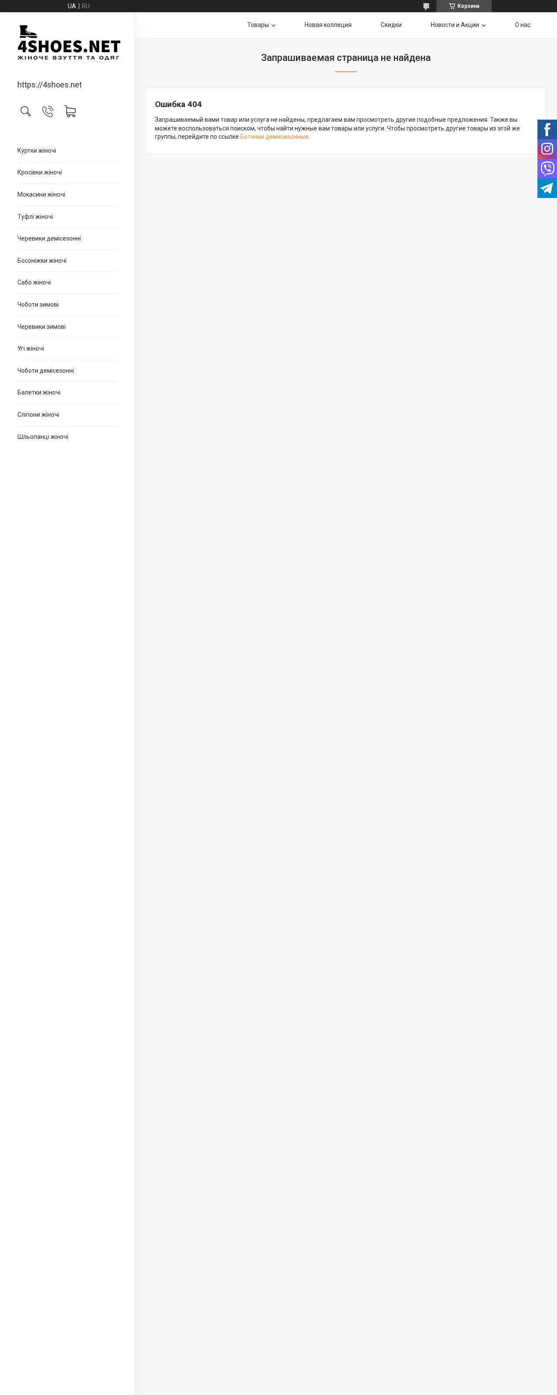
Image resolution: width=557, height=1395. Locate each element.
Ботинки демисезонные (274, 136)
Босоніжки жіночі (42, 260)
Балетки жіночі (38, 392)
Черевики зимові (41, 326)
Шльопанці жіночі (42, 436)
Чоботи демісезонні (45, 370)
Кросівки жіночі (39, 172)
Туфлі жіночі (35, 216)
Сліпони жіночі (38, 414)
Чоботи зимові (38, 304)
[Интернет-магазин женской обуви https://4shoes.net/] (67, 46)
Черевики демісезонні (49, 238)
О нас (522, 24)
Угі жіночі (30, 348)
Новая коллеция (328, 24)
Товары (258, 24)
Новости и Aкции (455, 24)
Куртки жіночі (36, 150)
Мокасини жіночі (41, 194)
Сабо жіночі (34, 282)
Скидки (391, 24)
